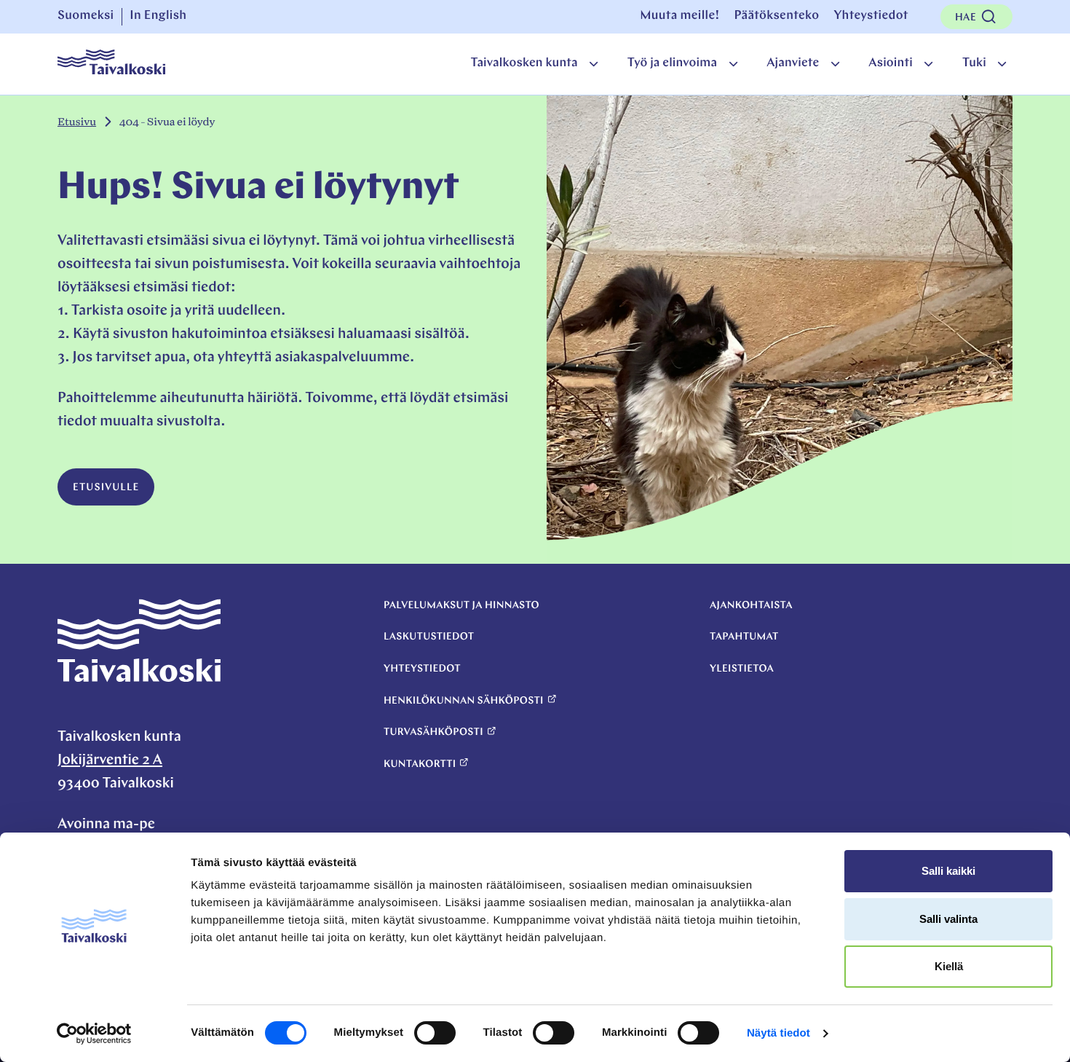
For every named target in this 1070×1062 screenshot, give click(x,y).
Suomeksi (86, 16)
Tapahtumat (744, 637)
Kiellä (949, 966)
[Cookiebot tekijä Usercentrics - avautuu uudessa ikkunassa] (94, 1034)
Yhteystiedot (870, 16)
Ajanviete (792, 64)
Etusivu (77, 122)
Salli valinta (948, 919)
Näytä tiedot (778, 1033)
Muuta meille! (679, 16)
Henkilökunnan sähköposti (464, 701)
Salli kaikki (948, 871)
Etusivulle (106, 487)
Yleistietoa (742, 669)
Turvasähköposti (433, 732)
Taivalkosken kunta (523, 64)
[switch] (435, 1033)
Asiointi (890, 64)
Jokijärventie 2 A (110, 760)
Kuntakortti (420, 764)
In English (158, 16)
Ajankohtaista (751, 605)
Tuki (974, 64)
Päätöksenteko (776, 16)
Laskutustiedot (429, 637)
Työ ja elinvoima (672, 64)
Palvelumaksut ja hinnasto (461, 605)
